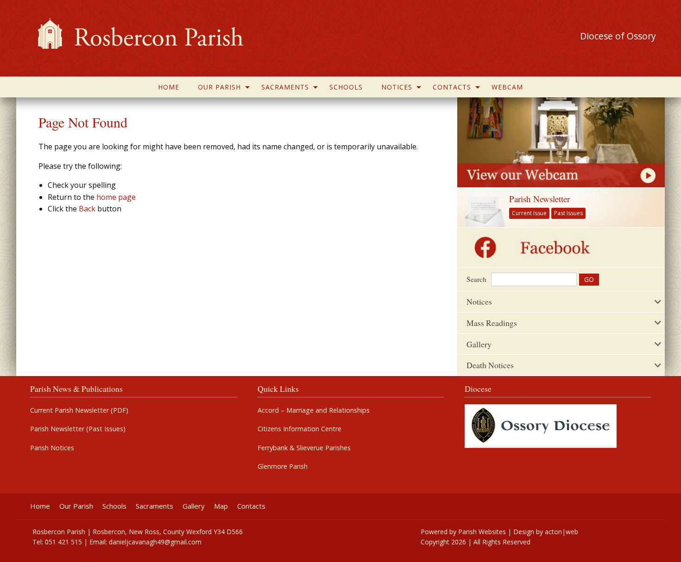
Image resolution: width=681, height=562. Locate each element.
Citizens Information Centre (299, 429)
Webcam (507, 87)
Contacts (452, 87)
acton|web (561, 531)
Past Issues (568, 213)
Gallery (194, 506)
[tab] (561, 301)
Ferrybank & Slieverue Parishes (304, 448)
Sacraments (285, 87)
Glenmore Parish (283, 466)
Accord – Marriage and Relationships (314, 410)
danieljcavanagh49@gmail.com (155, 541)
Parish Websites (482, 531)
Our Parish (219, 87)
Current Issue (529, 213)
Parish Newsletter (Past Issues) (78, 429)
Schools (346, 87)
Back (87, 209)
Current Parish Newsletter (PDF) (79, 410)
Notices (396, 87)
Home (168, 87)
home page (116, 197)
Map (221, 506)
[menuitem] (169, 87)
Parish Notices (52, 448)
